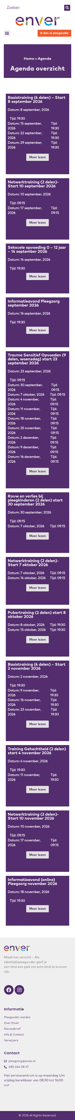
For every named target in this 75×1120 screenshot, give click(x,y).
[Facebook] (9, 990)
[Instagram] (19, 990)
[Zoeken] (67, 8)
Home (29, 59)
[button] (7, 33)
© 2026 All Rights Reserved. (37, 1115)
